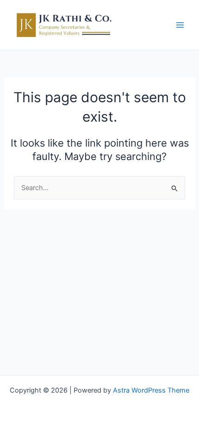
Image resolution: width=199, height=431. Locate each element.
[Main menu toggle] (180, 25)
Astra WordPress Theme (151, 390)
